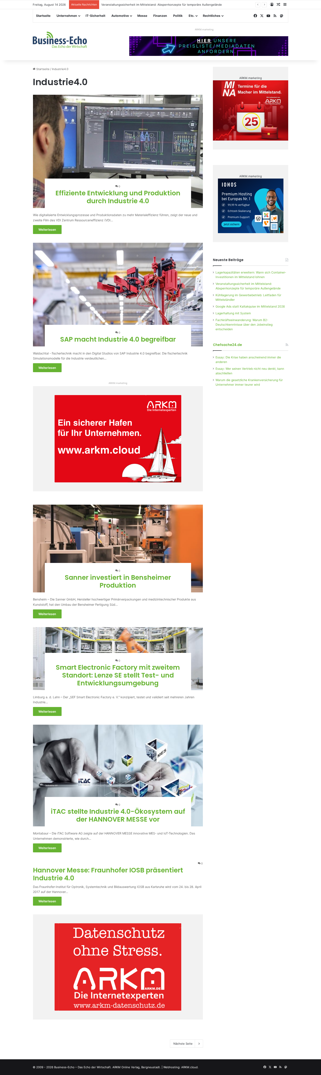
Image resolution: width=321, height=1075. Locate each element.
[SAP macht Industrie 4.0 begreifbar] (118, 294)
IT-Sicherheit (95, 15)
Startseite (43, 15)
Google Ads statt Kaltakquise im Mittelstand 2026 (250, 306)
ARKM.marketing (204, 29)
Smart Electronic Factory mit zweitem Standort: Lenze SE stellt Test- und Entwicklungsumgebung (118, 675)
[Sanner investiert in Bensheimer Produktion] (118, 548)
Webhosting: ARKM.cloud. (180, 1067)
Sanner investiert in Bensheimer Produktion (118, 581)
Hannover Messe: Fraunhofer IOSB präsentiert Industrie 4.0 (108, 874)
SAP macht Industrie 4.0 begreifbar (118, 339)
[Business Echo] (60, 40)
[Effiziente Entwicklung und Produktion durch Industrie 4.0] (118, 151)
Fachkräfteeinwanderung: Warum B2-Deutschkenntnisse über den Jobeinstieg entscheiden (244, 324)
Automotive (120, 15)
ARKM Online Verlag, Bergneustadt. (136, 1067)
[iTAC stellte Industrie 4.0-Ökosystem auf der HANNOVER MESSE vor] (118, 775)
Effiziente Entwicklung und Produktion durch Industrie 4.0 (117, 197)
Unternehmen (67, 15)
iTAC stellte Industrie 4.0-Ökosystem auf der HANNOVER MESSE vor (118, 815)
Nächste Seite (183, 1043)
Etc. (191, 15)
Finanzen (160, 15)
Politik (178, 15)
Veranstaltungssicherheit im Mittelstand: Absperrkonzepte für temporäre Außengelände (161, 4)
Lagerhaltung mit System (233, 313)
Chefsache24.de (227, 344)
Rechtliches (211, 15)
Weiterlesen (47, 229)
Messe (142, 15)
